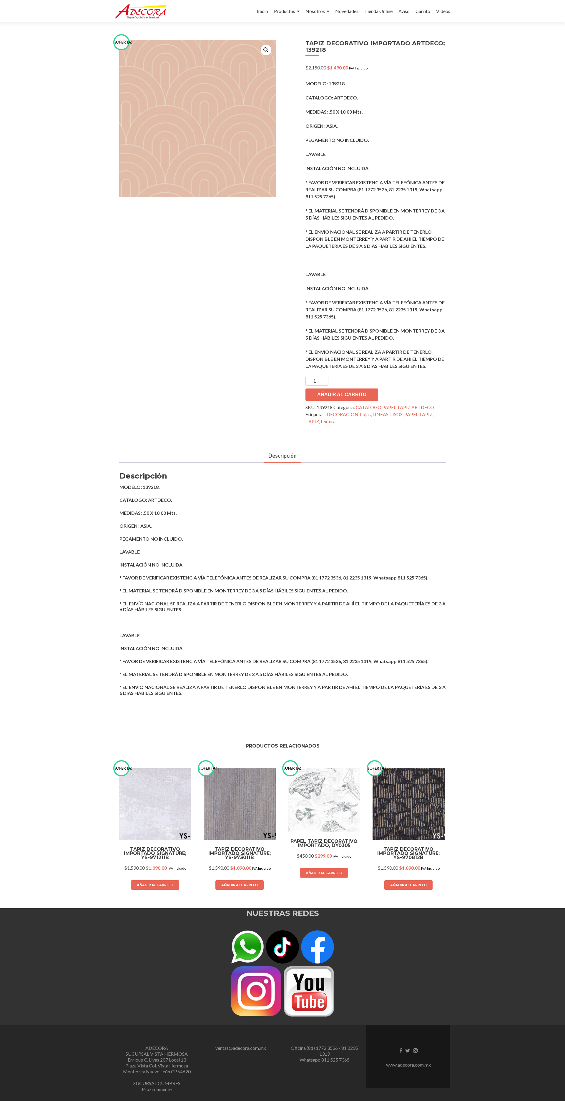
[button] (266, 50)
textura (328, 421)
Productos (284, 11)
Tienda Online (378, 11)
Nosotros (315, 11)
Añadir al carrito (341, 394)
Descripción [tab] (282, 455)
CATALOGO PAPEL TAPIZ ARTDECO (395, 407)
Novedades (346, 11)
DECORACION (342, 414)
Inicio (262, 11)
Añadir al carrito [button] (155, 885)
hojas (365, 414)
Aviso (404, 11)
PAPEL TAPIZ (418, 414)
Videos (443, 11)
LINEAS (380, 414)
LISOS (396, 414)
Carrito (423, 11)
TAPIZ (312, 421)
